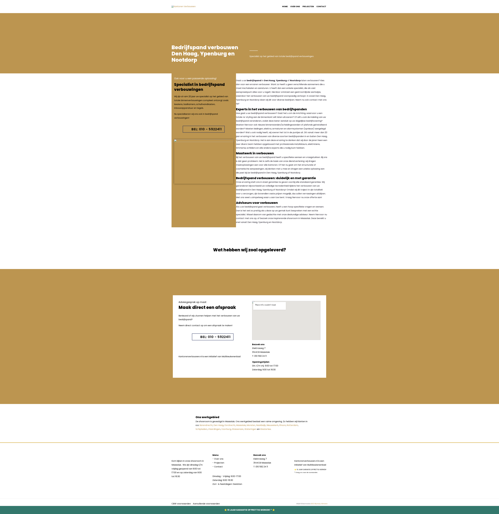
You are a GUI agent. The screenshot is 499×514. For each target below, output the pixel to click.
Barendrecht (206, 425)
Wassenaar (238, 429)
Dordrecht (229, 425)
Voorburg (226, 429)
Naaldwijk (261, 425)
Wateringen (250, 429)
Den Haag (219, 425)
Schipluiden (201, 429)
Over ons (295, 6)
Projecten (308, 6)
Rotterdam (292, 425)
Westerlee (265, 429)
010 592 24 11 (262, 466)
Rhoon (282, 425)
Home (285, 6)
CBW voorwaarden (181, 503)
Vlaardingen (214, 429)
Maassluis (241, 425)
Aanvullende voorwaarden (206, 503)
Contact (321, 6)
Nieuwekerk (272, 425)
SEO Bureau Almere (319, 503)
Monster (251, 425)
